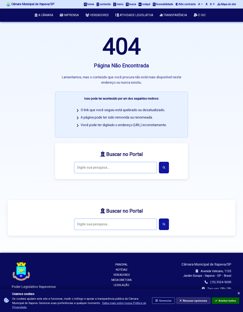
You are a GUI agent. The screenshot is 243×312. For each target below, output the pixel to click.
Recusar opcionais (195, 300)
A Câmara (45, 15)
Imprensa (71, 15)
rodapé (145, 4)
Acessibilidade (164, 4)
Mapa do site (228, 4)
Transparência (175, 15)
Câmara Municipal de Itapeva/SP (32, 4)
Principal (121, 265)
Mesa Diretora (121, 280)
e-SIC (201, 15)
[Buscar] (164, 167)
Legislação (121, 285)
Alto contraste (187, 4)
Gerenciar (165, 300)
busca (132, 4)
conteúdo (105, 4)
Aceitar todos (227, 300)
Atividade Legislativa (136, 15)
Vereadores (99, 15)
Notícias (121, 270)
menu (119, 4)
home (90, 4)
